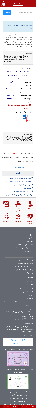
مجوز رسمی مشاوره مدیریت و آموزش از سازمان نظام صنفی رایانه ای (18, 370)
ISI (3, 157)
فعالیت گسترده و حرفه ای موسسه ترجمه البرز (18, 392)
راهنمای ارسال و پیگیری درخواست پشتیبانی (19, 194)
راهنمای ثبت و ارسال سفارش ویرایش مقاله (18, 181)
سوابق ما (30, 235)
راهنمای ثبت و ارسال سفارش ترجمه (20, 178)
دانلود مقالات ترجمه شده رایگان (23, 266)
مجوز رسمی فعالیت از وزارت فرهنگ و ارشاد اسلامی (18, 349)
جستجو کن (7, 12)
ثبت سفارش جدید (19, 167)
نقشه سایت (29, 298)
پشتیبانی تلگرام (19, 343)
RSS (29, 284)
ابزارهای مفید (28, 188)
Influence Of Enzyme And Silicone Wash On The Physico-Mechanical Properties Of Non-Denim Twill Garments (16, 58)
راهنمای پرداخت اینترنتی (25, 288)
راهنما (18, 173)
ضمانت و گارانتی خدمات (25, 244)
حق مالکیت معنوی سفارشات (23, 191)
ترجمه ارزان (29, 273)
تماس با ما (29, 238)
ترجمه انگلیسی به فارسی (26, 260)
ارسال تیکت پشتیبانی (19, 340)
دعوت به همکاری (28, 251)
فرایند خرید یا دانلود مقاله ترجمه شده (20, 184)
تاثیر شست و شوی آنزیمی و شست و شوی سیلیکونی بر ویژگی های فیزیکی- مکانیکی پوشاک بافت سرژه (18, 138)
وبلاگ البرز (30, 241)
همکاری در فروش (28, 291)
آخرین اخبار (29, 281)
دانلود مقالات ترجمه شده (25, 263)
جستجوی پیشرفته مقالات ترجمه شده (22, 269)
